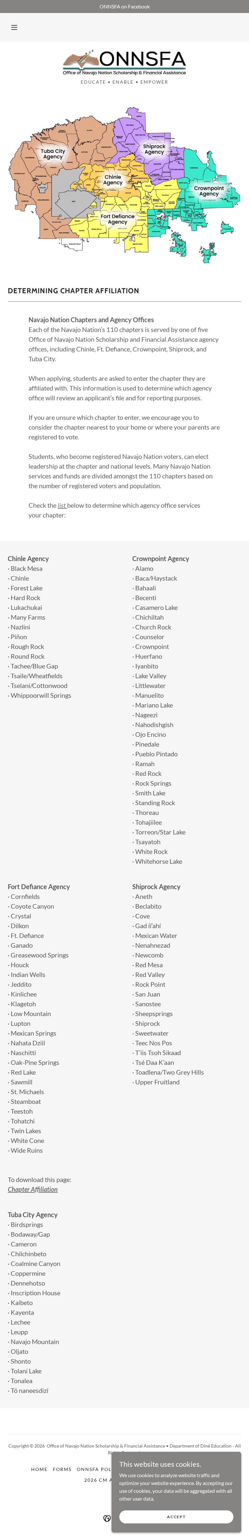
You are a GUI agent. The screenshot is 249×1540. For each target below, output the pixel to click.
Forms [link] (62, 1469)
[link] (124, 62)
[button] (14, 27)
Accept (176, 1516)
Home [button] (39, 1469)
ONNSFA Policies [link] (101, 1469)
